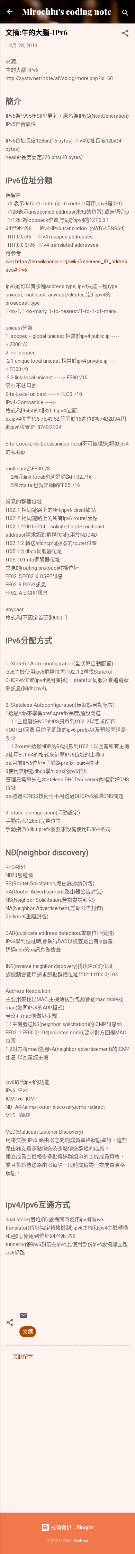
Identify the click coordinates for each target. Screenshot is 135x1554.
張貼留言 (22, 1357)
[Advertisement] (67, 1434)
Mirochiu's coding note (66, 11)
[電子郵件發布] (23, 1318)
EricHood (81, 1540)
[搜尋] (125, 14)
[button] (125, 34)
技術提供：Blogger (72, 1527)
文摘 (27, 1332)
